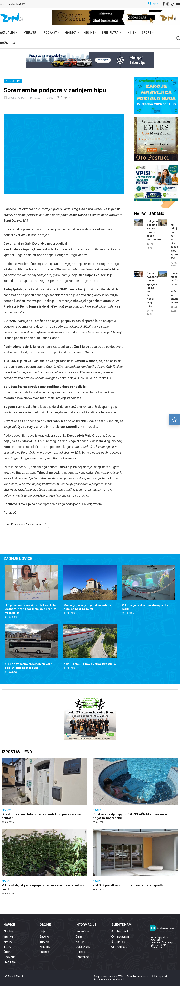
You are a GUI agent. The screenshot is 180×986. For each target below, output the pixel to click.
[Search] (178, 38)
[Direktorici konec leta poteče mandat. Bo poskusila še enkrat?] (44, 791)
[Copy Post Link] (29, 109)
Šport (146, 32)
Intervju (29, 32)
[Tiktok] (173, 4)
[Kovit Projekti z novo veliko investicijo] (89, 647)
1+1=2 (130, 32)
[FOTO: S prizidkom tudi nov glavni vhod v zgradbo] (135, 860)
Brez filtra (110, 32)
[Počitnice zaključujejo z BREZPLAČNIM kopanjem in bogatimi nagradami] (135, 791)
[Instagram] (167, 4)
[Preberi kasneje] (174, 419)
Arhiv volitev (13, 81)
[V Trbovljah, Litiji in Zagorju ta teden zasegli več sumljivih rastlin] (44, 862)
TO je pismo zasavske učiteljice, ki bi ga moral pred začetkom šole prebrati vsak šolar (31, 609)
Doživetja (7, 43)
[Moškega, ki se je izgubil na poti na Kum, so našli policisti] (89, 590)
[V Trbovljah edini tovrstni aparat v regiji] (148, 590)
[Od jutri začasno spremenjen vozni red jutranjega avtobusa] (31, 649)
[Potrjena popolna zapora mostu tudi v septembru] (138, 222)
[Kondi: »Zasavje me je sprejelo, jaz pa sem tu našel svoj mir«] (138, 274)
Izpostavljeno (17, 752)
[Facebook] (163, 4)
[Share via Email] (37, 109)
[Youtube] (178, 4)
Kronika (70, 32)
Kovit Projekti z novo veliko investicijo (89, 664)
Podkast (50, 32)
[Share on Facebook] (22, 109)
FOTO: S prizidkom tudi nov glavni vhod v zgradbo (129, 885)
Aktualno (7, 32)
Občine (89, 32)
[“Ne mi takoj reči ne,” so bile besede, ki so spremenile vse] (162, 222)
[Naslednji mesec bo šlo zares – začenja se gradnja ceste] (162, 274)
